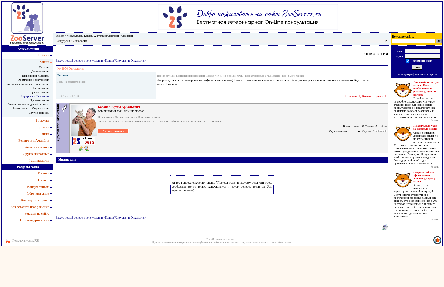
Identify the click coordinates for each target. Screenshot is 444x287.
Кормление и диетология (33, 79)
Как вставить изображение (30, 207)
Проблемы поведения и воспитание (27, 83)
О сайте (43, 180)
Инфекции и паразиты (35, 75)
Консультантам (38, 187)
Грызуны (42, 120)
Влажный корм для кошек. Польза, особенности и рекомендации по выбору (426, 88)
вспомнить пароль (426, 74)
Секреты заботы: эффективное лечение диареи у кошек (424, 177)
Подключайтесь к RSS (25, 240)
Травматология (39, 92)
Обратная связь (38, 193)
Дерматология (40, 71)
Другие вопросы (39, 112)
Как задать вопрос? (35, 200)
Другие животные (36, 154)
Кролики (42, 127)
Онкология (127, 35)
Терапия (44, 67)
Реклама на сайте (37, 213)
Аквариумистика (37, 147)
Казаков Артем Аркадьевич (119, 107)
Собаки (43, 55)
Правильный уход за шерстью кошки (425, 127)
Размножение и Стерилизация (31, 108)
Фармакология (39, 160)
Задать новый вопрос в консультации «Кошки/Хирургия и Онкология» (101, 60)
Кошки (88, 35)
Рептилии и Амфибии (33, 140)
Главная (60, 35)
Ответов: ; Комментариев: (366, 96)
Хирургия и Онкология (106, 35)
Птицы (44, 134)
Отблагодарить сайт (34, 220)
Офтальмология (39, 100)
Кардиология (41, 87)
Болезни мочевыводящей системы (28, 104)
